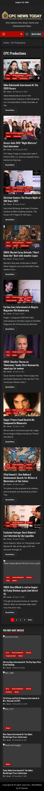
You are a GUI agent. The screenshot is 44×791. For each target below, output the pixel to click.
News (15, 78)
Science (29, 468)
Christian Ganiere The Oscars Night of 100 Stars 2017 (22, 182)
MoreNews (37, 785)
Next (30, 620)
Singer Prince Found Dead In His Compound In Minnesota (22, 404)
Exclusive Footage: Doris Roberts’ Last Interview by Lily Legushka (22, 517)
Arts (8, 75)
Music (8, 246)
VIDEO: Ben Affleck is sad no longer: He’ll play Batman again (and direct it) (22, 572)
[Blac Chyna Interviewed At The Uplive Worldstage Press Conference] (22, 719)
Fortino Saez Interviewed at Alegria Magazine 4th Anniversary (22, 292)
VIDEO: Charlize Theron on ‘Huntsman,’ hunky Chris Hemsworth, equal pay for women (22, 346)
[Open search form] (21, 34)
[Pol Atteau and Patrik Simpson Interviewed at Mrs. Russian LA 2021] (22, 683)
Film (8, 78)
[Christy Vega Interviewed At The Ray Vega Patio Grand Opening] (22, 647)
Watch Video (36, 34)
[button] (3, 34)
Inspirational (17, 191)
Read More (10, 110)
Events (29, 75)
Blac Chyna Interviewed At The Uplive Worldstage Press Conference (17, 735)
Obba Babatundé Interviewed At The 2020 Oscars (22, 70)
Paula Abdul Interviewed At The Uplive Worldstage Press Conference (18, 771)
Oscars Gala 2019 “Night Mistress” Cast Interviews (22, 127)
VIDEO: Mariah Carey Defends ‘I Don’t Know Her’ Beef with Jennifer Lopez (22, 237)
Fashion (9, 692)
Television (23, 78)
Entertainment (18, 75)
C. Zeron (8, 92)
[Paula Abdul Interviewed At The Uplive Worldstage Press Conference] (22, 755)
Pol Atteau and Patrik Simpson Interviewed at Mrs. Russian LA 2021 (21, 699)
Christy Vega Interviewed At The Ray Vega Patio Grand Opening (22, 663)
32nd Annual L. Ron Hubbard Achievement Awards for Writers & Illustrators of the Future (22, 459)
